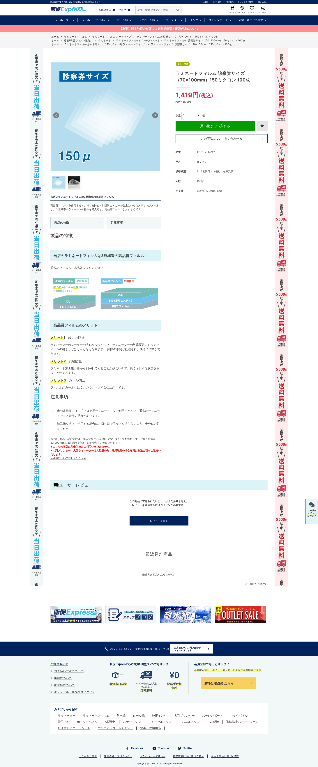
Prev (56, 115)
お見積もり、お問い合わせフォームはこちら (187, 649)
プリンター (172, 20)
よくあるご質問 (246, 2)
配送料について (64, 685)
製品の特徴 (61, 222)
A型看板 (110, 722)
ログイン (165, 505)
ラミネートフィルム (94, 20)
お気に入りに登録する (262, 126)
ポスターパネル (87, 722)
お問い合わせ (262, 2)
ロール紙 (122, 20)
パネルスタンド (192, 722)
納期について (63, 678)
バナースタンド (133, 722)
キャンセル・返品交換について (74, 692)
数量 (178, 115)
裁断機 (214, 722)
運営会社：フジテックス (118, 756)
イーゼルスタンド (163, 722)
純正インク (159, 715)
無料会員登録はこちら (219, 683)
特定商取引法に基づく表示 (188, 756)
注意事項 (117, 222)
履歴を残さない (259, 583)
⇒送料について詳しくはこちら (68, 458)
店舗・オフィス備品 (251, 20)
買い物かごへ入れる (215, 126)
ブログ (122, 9)
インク (194, 20)
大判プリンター (184, 715)
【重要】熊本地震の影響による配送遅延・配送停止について (159, 28)
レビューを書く (159, 520)
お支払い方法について (69, 671)
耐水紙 (121, 715)
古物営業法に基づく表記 (225, 756)
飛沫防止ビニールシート (74, 728)
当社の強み (104, 9)
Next (155, 115)
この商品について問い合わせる (221, 138)
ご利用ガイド (230, 2)
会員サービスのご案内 (212, 2)
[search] (177, 10)
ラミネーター (63, 20)
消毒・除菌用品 (150, 728)
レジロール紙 (147, 20)
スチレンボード (218, 20)
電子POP (64, 722)
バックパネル (239, 715)
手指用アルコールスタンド (115, 728)
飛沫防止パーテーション (242, 722)
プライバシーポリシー (152, 756)
